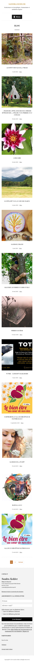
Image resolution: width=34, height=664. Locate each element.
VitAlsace (4, 644)
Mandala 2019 (17, 505)
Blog (20, 72)
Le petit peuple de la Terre (17, 68)
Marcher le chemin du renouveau (17, 287)
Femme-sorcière (17, 330)
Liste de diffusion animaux (11, 611)
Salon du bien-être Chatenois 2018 (17, 548)
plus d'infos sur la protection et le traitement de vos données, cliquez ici (18, 630)
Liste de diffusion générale (11, 614)
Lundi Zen (17, 158)
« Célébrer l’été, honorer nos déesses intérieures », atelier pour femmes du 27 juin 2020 (17, 113)
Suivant (20, 562)
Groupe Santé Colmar (7, 649)
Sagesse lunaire (17, 244)
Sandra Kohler (17, 4)
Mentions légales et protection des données (12, 591)
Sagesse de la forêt (17, 462)
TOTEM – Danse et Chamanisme (17, 374)
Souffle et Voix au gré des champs (17, 201)
